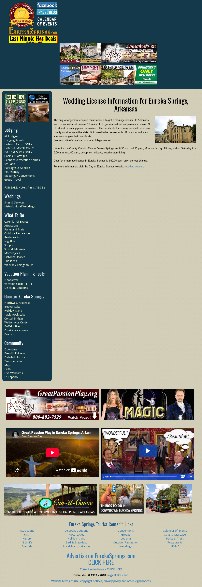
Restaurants (12, 237)
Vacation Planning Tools (24, 273)
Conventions (126, 530)
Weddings (12, 196)
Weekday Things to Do (19, 265)
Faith (7, 369)
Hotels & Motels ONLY (19, 148)
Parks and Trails (14, 229)
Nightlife (9, 241)
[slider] (143, 477)
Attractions (11, 225)
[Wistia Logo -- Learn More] (182, 477)
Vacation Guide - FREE (18, 284)
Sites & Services (14, 202)
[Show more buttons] (190, 477)
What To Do (14, 214)
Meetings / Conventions (19, 175)
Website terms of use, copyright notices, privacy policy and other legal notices (101, 581)
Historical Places (14, 257)
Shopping (10, 245)
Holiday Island (13, 310)
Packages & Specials (17, 168)
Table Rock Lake (14, 314)
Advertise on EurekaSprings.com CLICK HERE (101, 559)
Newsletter (11, 280)
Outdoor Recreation (17, 233)
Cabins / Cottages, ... (17, 156)
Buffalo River (12, 326)
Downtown (11, 349)
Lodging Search (14, 140)
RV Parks (10, 164)
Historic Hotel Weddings (19, 206)
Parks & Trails (175, 538)
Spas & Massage (15, 249)
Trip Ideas (10, 261)
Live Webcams (13, 373)
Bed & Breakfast (76, 542)
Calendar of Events (16, 221)
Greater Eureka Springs (24, 296)
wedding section (134, 166)
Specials (27, 546)
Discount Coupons (16, 288)
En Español (11, 377)
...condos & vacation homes (22, 160)
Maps (7, 365)
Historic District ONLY (18, 144)
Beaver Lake (12, 306)
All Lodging (11, 136)
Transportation (13, 361)
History (27, 538)
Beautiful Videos (14, 353)
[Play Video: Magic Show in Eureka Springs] (148, 451)
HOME (175, 546)
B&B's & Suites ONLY (18, 152)
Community (13, 342)
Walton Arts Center (16, 322)
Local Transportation (76, 546)
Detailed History (14, 357)
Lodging (11, 129)
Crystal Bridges (13, 318)
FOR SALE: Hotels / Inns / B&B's (24, 187)
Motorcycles (12, 253)
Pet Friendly (11, 172)
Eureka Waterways (16, 330)
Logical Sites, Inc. (118, 575)
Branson (9, 334)
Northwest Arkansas (17, 303)
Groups (125, 534)
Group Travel (12, 179)
